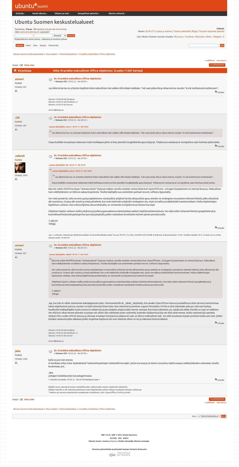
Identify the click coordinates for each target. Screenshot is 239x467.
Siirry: (194, 416)
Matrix (209, 37)
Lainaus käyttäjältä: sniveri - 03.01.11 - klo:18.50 (68, 127)
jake (17, 350)
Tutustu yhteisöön (181, 31)
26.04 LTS (150, 31)
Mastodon (200, 37)
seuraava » (222, 60)
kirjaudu (48, 29)
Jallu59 (20, 155)
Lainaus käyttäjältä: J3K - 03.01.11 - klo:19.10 (67, 165)
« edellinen (210, 60)
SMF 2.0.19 (105, 435)
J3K (17, 117)
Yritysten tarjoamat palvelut (211, 31)
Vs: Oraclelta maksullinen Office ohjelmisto (77, 78)
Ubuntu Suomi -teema (98, 441)
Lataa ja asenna (164, 31)
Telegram (217, 37)
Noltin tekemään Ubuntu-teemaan (133, 441)
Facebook (189, 37)
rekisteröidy (61, 29)
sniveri (19, 79)
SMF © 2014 (117, 435)
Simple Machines (130, 435)
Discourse (178, 37)
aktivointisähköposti (29, 32)
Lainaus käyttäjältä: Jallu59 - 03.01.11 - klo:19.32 (68, 254)
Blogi (194, 31)
